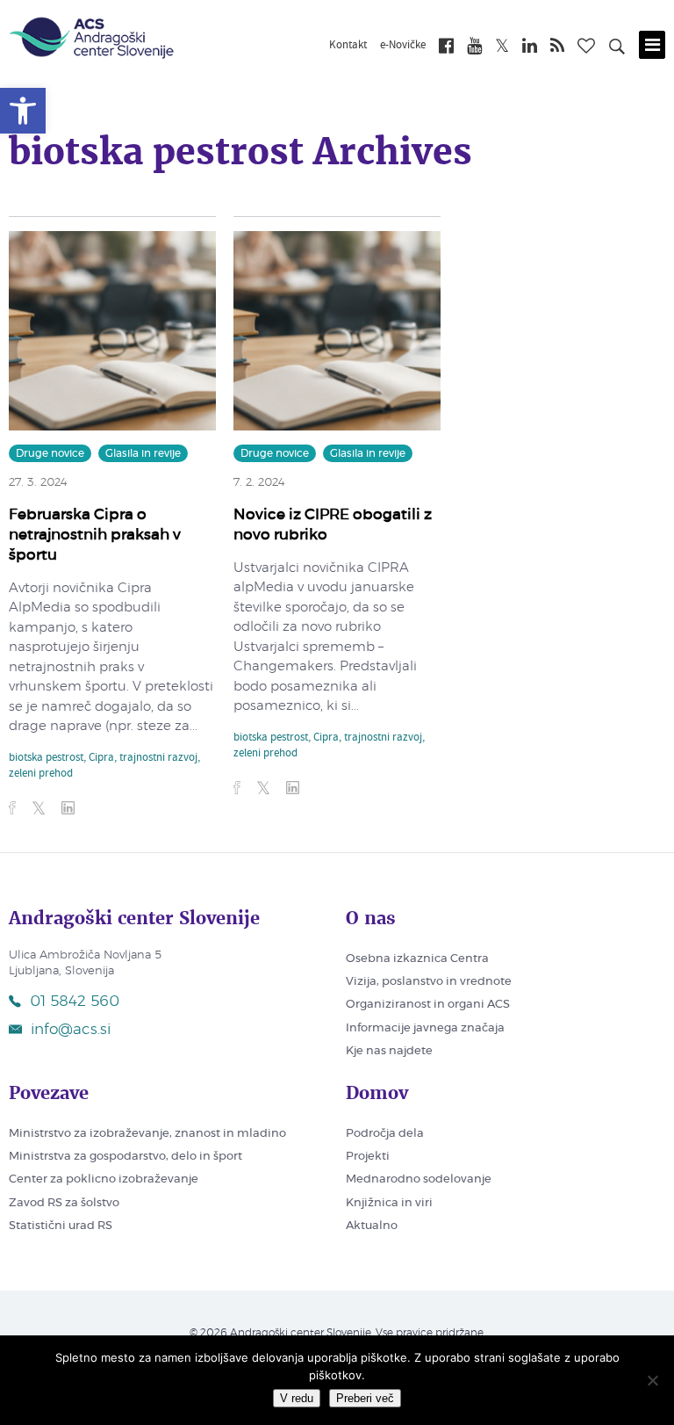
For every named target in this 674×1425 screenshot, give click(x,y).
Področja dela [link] (385, 1133)
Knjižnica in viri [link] (389, 1203)
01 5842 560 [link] (74, 1001)
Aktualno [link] (372, 1226)
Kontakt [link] (348, 45)
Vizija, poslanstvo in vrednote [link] (429, 981)
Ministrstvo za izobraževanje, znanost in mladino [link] (147, 1133)
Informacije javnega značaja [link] (425, 1028)
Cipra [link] (101, 758)
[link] (23, 111)
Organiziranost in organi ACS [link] (428, 1004)
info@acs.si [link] (71, 1029)
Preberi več (365, 1398)
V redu (296, 1398)
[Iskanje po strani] (617, 49)
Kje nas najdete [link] (389, 1051)
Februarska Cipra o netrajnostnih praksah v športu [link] (95, 534)
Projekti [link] (368, 1156)
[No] (652, 1380)
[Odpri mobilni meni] (652, 45)
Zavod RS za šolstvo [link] (64, 1203)
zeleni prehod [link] (41, 774)
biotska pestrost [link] (46, 758)
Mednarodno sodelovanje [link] (418, 1179)
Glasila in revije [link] (143, 453)
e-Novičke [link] (403, 45)
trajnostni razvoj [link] (158, 758)
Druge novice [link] (50, 453)
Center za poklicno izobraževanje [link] (103, 1179)
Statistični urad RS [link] (60, 1226)
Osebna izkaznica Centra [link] (417, 959)
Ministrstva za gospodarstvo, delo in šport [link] (125, 1156)
